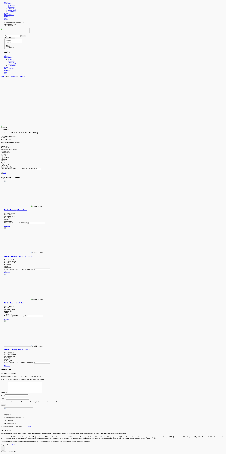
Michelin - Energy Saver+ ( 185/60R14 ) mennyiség (18, 269)
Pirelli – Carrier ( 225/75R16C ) (15, 210)
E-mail (3, 398)
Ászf (5, 18)
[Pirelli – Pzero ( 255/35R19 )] (17, 299)
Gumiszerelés (11, 5)
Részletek (7, 226)
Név (2, 395)
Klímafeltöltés (12, 11)
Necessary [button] (4, 452)
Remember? (11, 47)
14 (9, 266)
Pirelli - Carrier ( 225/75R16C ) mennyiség (16, 222)
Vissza (6, 19)
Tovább (14, 445)
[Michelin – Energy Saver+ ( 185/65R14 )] (17, 346)
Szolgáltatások (8, 3)
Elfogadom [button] (4, 445)
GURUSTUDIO (26, 426)
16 (9, 219)
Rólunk (6, 13)
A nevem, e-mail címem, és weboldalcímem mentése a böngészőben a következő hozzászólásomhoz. (31, 402)
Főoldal (6, 2)
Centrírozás (11, 8)
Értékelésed (4, 392)
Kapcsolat (7, 16)
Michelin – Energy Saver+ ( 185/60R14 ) (18, 256)
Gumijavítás (11, 7)
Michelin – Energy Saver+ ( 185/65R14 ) (18, 349)
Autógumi (14, 76)
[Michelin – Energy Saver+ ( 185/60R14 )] (17, 253)
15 (5, 162)
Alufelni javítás (12, 10)
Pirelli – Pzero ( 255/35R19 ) (14, 303)
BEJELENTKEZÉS (10, 37)
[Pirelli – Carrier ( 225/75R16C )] (17, 206)
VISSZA (3, 76)
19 (9, 312)
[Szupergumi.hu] (15, 32)
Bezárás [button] (9, 445)
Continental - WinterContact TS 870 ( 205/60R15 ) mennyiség (18, 168)
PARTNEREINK (9, 15)
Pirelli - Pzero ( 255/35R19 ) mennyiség (15, 316)
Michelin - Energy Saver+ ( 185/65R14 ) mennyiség (18, 362)
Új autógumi (21, 76)
